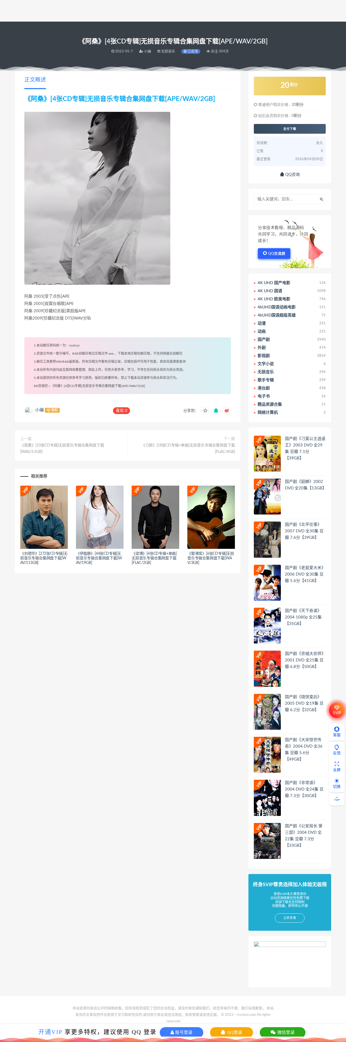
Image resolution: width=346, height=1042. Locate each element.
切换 (337, 787)
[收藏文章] (205, 411)
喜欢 (121, 411)
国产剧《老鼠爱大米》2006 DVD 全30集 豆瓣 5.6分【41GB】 (305, 574)
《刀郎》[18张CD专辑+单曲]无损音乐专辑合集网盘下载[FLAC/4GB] (188, 448)
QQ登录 (234, 1032)
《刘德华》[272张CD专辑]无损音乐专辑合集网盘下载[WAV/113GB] (44, 558)
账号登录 (183, 1032)
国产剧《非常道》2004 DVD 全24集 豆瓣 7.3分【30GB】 (304, 789)
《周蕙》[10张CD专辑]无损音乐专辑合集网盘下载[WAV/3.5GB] (62, 448)
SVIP (337, 713)
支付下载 (289, 128)
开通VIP (50, 1031)
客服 (337, 735)
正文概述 (35, 80)
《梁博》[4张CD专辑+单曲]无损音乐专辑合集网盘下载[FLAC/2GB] (154, 558)
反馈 (337, 753)
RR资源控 (41, 386)
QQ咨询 (292, 175)
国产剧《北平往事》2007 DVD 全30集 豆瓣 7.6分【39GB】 (304, 531)
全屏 (337, 770)
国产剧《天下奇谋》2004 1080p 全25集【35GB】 (303, 617)
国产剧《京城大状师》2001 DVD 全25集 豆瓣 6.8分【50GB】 (305, 660)
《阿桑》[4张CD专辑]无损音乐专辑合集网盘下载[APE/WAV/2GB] (98, 386)
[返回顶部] (337, 799)
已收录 (192, 51)
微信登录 (285, 1032)
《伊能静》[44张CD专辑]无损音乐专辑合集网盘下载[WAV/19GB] (99, 558)
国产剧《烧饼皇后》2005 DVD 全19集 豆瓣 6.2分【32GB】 (304, 703)
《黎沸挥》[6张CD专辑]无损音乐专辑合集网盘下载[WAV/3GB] (210, 558)
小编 (39, 410)
